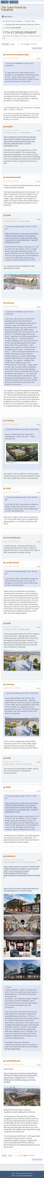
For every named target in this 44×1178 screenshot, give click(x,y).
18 (33, 44)
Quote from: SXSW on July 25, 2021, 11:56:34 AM (22, 693)
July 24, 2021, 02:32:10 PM (11, 492)
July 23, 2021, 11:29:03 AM (11, 130)
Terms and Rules (21, 1173)
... (20, 44)
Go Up (4, 1156)
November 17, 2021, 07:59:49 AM (13, 860)
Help (12, 1173)
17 (31, 44)
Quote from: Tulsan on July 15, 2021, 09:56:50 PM (22, 429)
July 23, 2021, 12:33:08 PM (11, 181)
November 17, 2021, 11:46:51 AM (13, 1064)
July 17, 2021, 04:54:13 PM (11, 58)
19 (35, 44)
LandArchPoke (12, 562)
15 (24, 44)
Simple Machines (27, 1175)
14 (22, 44)
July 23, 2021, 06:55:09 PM (11, 219)
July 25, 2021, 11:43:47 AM (11, 566)
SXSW (8, 215)
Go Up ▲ (30, 1173)
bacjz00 (9, 126)
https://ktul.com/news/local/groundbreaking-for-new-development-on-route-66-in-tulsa (21, 889)
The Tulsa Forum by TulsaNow (13, 8)
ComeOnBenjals (13, 537)
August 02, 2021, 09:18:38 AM (12, 688)
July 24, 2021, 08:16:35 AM (11, 424)
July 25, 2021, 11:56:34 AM (11, 627)
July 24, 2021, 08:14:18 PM (11, 541)
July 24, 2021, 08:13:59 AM (11, 306)
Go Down (5, 44)
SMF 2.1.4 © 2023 (17, 1175)
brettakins (10, 856)
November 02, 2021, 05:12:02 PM (13, 791)
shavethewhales (13, 177)
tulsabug (10, 303)
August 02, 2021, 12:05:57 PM (12, 762)
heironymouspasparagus (17, 54)
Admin (37, 24)
